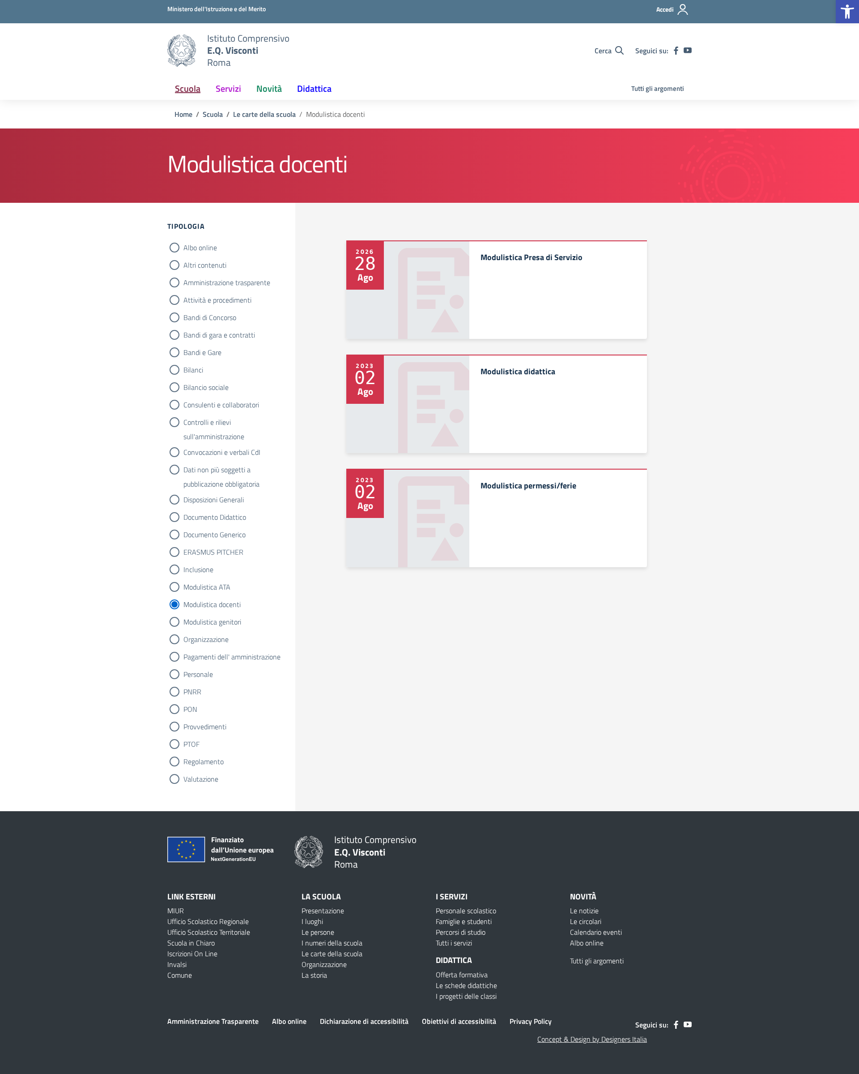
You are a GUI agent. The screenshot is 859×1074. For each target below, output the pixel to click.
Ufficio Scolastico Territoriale (208, 932)
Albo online (200, 247)
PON (190, 709)
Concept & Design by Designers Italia (592, 1039)
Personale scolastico (466, 910)
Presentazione (323, 910)
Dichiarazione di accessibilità (364, 1021)
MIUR (175, 910)
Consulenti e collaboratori (221, 404)
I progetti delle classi (466, 996)
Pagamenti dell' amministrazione (232, 656)
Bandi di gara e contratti (219, 334)
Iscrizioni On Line (192, 953)
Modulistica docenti (212, 604)
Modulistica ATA (206, 587)
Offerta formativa (462, 974)
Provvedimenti (204, 726)
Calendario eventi (596, 932)
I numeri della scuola (332, 942)
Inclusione (198, 569)
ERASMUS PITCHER (213, 552)
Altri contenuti (204, 265)
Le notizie (584, 910)
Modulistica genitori (212, 621)
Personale (198, 674)
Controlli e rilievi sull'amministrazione (213, 423)
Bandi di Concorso (209, 317)
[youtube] (688, 51)
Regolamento (203, 761)
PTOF (191, 744)
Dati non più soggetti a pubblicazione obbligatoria (221, 470)
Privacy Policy (531, 1021)
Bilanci (193, 369)
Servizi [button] (228, 88)
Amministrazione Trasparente (213, 1021)
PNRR (192, 691)
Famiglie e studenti (464, 921)
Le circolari (585, 921)
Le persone (318, 932)
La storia (314, 975)
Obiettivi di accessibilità (459, 1021)
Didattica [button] (314, 88)
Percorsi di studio (460, 932)
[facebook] (676, 51)
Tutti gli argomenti (657, 88)
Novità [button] (269, 88)
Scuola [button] (187, 88)
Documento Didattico (214, 517)
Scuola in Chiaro (191, 942)
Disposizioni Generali (213, 499)
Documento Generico (214, 534)
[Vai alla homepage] (181, 50)
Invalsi (177, 964)
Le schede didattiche (466, 985)
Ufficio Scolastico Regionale (208, 921)
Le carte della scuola (332, 953)
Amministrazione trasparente (226, 282)
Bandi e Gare (202, 352)
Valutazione (200, 779)
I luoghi (312, 921)
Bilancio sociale (206, 387)
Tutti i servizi (454, 942)
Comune (179, 975)
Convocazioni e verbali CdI (221, 452)
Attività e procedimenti (217, 300)
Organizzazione (206, 639)
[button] (847, 11)
